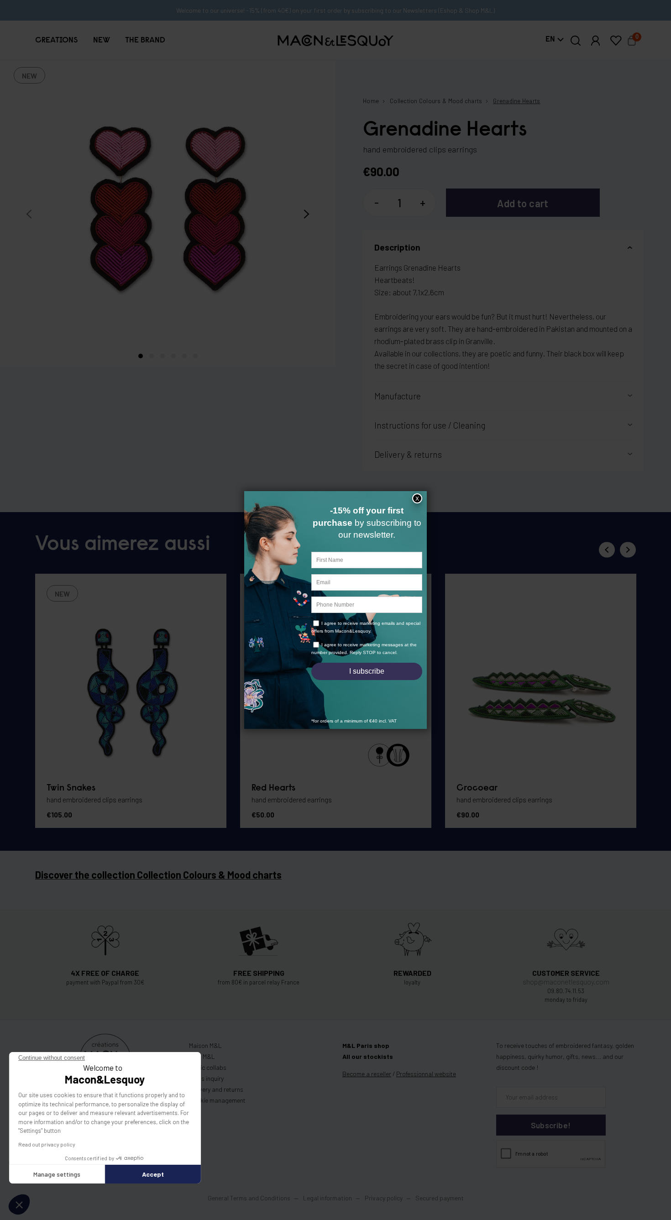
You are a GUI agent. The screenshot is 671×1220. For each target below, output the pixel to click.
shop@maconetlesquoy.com (566, 981)
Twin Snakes (71, 788)
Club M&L (202, 1056)
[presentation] (29, 214)
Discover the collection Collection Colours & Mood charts (158, 874)
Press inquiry (206, 1078)
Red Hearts (273, 788)
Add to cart (523, 203)
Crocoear (477, 788)
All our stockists (367, 1056)
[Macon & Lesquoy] (335, 40)
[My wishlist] (616, 41)
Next (628, 550)
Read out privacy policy (46, 1144)
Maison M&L (205, 1045)
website (426, 1074)
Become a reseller (366, 1074)
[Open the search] (576, 41)
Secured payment (439, 1198)
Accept (153, 1174)
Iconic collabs (207, 1067)
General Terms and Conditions (249, 1198)
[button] (56, 40)
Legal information (327, 1198)
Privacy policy (384, 1198)
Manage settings (56, 1174)
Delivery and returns (216, 1089)
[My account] (596, 41)
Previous (607, 550)
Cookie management (217, 1100)
